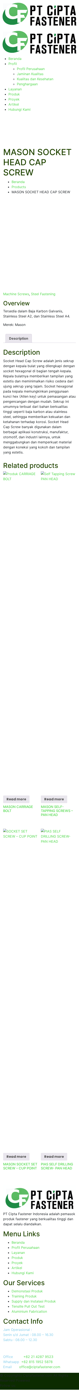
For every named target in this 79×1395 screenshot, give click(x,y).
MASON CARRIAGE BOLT (18, 809)
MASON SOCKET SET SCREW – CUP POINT (20, 1166)
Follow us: (8, 1385)
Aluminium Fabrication (29, 1311)
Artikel (13, 104)
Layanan (15, 89)
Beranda (14, 59)
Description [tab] (18, 338)
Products (19, 187)
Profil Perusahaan (31, 69)
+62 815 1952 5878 (37, 1362)
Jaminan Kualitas (30, 74)
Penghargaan (27, 84)
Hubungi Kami (19, 109)
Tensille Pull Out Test (28, 1306)
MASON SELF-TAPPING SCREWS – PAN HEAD (57, 811)
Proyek (14, 99)
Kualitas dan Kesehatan (35, 79)
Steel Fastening (43, 294)
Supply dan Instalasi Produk (34, 1301)
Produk (14, 94)
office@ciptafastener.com (39, 1367)
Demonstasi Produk (27, 1291)
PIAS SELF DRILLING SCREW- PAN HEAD (57, 1166)
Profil (12, 64)
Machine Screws (16, 294)
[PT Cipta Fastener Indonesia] (39, 14)
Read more (16, 799)
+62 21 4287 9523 (38, 1357)
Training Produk (24, 1296)
